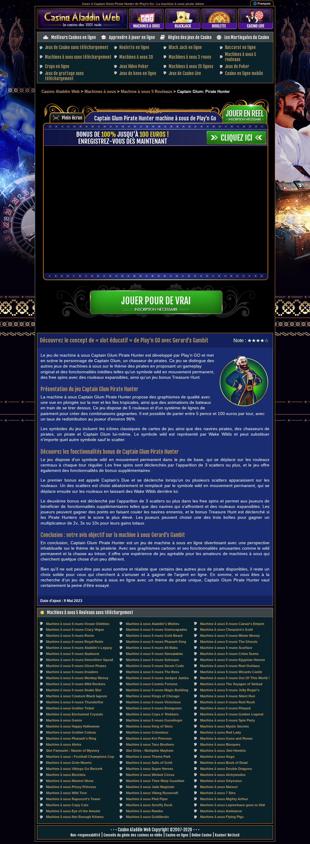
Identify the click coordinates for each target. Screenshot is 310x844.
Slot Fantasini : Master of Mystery (72, 750)
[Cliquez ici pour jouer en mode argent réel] (247, 113)
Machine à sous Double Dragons (226, 768)
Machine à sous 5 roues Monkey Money (77, 678)
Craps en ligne (57, 66)
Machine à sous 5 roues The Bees (152, 672)
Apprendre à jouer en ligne (132, 37)
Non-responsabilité (85, 835)
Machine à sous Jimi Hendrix (223, 750)
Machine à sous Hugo (217, 756)
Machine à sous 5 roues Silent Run (227, 696)
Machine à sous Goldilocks (147, 817)
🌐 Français (262, 3)
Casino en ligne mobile (244, 73)
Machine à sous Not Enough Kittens (75, 817)
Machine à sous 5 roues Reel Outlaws (230, 666)
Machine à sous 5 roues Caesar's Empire (232, 624)
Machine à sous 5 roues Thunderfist (74, 702)
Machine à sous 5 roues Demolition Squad (79, 660)
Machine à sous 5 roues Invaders (72, 672)
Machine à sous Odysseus (221, 781)
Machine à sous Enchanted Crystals (74, 714)
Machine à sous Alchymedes (223, 775)
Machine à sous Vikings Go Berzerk (74, 768)
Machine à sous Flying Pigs (222, 817)
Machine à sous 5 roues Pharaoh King (156, 641)
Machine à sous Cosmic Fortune (151, 684)
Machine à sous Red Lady (220, 732)
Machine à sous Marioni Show (70, 781)
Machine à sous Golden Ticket (70, 708)
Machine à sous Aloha (63, 744)
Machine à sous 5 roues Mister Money (230, 635)
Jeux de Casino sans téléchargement (76, 47)
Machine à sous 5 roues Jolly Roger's (229, 690)
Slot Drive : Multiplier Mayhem (149, 750)
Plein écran (72, 118)
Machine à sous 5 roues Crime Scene (229, 654)
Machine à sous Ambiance (221, 811)
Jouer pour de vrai (156, 300)
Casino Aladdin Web (60, 91)
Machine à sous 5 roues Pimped (225, 708)
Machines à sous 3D (136, 57)
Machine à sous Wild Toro (66, 793)
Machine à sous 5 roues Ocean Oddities (77, 624)
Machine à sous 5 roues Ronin (70, 635)
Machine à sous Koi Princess (149, 738)
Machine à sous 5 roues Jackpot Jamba (157, 678)
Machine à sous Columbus (147, 732)
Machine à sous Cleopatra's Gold (226, 629)
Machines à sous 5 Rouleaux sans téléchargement (90, 612)
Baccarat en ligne (240, 47)
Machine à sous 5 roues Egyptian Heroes (232, 660)
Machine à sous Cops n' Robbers (152, 714)
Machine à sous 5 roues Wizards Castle (231, 672)
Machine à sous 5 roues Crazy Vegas (75, 629)
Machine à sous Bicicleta (65, 775)
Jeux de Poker (237, 66)
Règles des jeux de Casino (190, 37)
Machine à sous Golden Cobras (71, 732)
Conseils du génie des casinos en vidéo (133, 835)
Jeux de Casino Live (185, 73)
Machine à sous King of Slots (149, 726)
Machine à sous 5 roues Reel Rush (227, 702)
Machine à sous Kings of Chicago (153, 696)
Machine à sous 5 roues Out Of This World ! (235, 678)
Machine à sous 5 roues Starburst (72, 654)
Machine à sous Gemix (64, 720)
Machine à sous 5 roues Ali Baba (152, 647)
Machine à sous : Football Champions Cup (80, 756)
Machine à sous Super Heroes (149, 768)
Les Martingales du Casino (246, 37)
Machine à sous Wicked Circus (150, 775)
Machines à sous (100, 91)
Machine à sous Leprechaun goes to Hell (232, 805)
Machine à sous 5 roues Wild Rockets (75, 684)
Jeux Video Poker (133, 66)
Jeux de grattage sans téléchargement (64, 76)
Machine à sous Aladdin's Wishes (152, 624)
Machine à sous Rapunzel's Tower (73, 799)
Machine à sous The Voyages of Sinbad (231, 684)
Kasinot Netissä (227, 835)
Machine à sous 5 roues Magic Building (157, 690)
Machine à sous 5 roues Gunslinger (154, 720)
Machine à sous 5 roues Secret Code (155, 666)
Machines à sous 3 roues (190, 57)
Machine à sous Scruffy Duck (149, 805)
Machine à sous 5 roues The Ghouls (228, 641)
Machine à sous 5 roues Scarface (226, 647)
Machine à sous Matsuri (219, 787)
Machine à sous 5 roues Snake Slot (73, 690)
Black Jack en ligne (185, 47)
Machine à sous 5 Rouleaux (147, 91)
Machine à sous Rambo (144, 811)
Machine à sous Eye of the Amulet (73, 811)
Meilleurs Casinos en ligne (73, 37)
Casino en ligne (177, 835)
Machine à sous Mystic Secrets (224, 726)
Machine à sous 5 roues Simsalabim (154, 654)
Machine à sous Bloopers (220, 744)
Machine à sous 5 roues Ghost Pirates (76, 666)
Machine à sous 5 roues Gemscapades (156, 629)
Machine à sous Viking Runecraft (152, 793)
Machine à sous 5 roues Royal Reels (74, 641)
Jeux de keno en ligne (137, 73)
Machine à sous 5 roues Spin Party (227, 720)
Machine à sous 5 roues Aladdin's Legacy (79, 647)
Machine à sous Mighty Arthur (224, 799)
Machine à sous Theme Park (148, 756)
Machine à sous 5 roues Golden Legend (231, 714)
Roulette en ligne (134, 47)
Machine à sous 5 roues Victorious (153, 702)
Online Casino (202, 835)
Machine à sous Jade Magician (150, 787)
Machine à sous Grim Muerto (69, 762)
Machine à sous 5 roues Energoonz (154, 708)
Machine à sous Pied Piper (147, 799)
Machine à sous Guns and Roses (226, 738)
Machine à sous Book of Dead (224, 762)
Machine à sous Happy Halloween (73, 726)
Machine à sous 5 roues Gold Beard (154, 635)
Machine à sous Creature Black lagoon (76, 696)
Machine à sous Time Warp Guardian (155, 781)
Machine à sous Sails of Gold (149, 762)
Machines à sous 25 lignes (191, 66)
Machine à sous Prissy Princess (71, 787)
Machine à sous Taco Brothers (150, 744)
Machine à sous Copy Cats (67, 805)
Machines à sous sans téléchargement (78, 57)
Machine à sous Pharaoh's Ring (71, 738)
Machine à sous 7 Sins (218, 793)
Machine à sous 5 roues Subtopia (152, 660)
